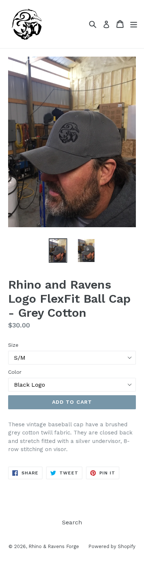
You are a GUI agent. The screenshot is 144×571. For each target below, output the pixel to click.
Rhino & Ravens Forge (53, 546)
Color (14, 372)
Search (72, 522)
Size (13, 345)
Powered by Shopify (112, 546)
